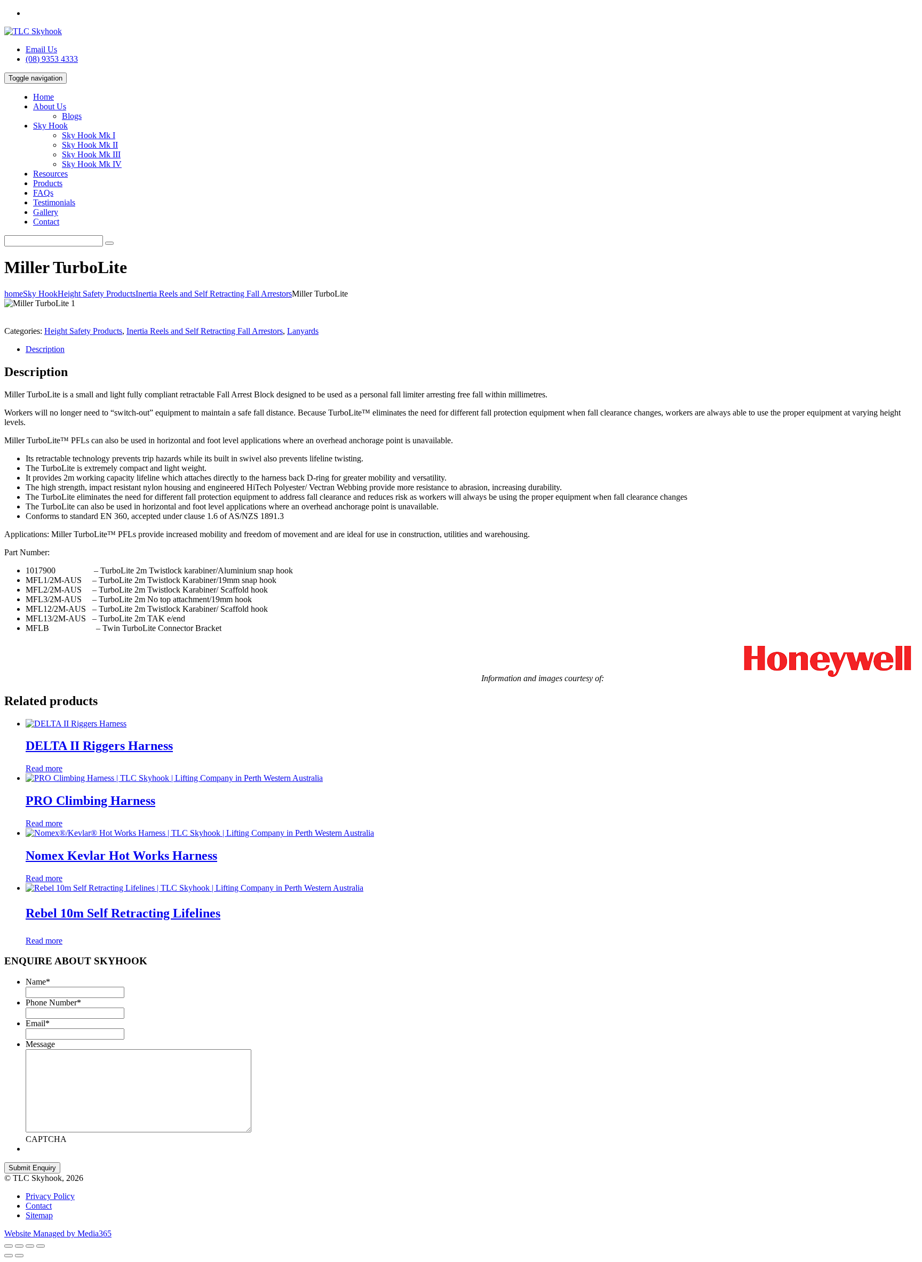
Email (38, 1023)
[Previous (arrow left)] (8, 1255)
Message (40, 1044)
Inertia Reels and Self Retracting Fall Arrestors (204, 331)
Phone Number (53, 1002)
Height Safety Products (83, 331)
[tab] (472, 349)
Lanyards (303, 331)
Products (47, 183)
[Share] (19, 1246)
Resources (50, 173)
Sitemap (39, 1215)
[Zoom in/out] (40, 1246)
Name (38, 981)
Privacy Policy (50, 1196)
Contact (46, 221)
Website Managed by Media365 (58, 1233)
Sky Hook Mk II (90, 144)
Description (45, 349)
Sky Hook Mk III (91, 154)
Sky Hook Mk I (88, 135)
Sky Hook (50, 125)
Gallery (45, 212)
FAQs (43, 192)
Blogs (72, 116)
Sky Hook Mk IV (92, 164)
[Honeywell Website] (761, 678)
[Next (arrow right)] (19, 1255)
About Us (49, 106)
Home (43, 96)
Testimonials (54, 202)
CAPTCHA (46, 1139)
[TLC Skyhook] (33, 31)
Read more (44, 768)
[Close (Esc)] (8, 1246)
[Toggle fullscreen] (30, 1246)
